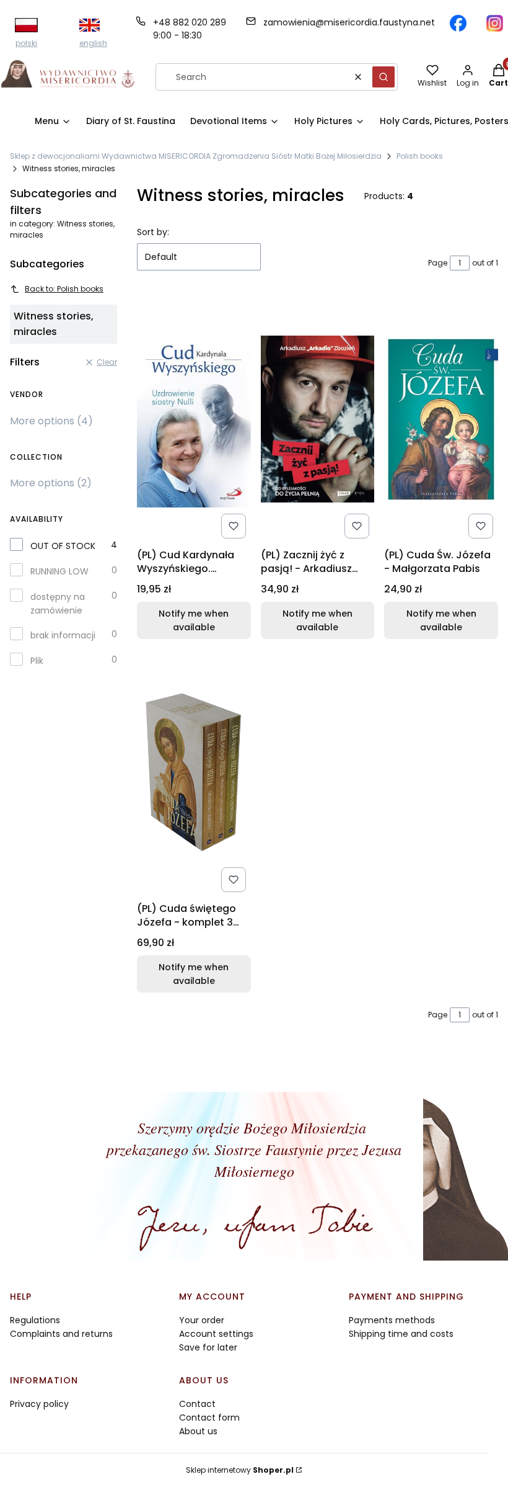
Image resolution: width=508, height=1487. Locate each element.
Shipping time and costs (401, 1334)
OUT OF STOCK (62, 546)
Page (437, 262)
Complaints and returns (61, 1334)
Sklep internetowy (240, 1470)
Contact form (209, 1417)
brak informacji (62, 635)
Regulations (35, 1320)
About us (198, 1431)
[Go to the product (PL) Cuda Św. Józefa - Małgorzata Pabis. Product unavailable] (441, 419)
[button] (383, 76)
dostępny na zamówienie (57, 604)
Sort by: (153, 232)
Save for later (208, 1347)
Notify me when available (194, 620)
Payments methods (392, 1320)
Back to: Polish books (64, 289)
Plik (36, 660)
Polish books (419, 156)
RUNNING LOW (59, 571)
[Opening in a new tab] (458, 23)
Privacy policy (39, 1404)
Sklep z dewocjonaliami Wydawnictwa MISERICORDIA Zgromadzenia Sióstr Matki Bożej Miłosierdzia (196, 156)
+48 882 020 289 (189, 22)
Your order (201, 1320)
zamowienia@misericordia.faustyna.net (349, 22)
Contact (197, 1404)
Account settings (216, 1334)
